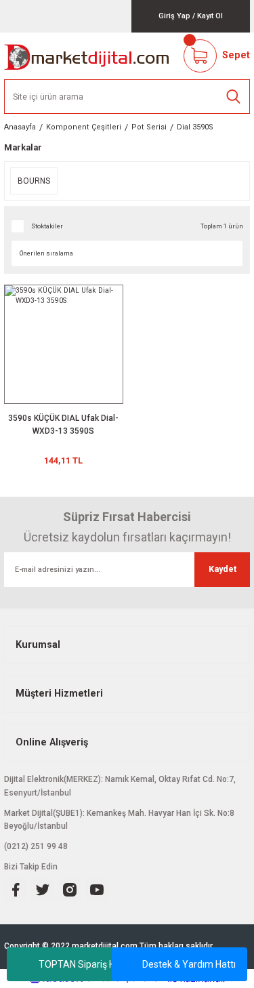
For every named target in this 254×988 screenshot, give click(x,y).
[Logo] (87, 56)
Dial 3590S (195, 127)
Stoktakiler (47, 226)
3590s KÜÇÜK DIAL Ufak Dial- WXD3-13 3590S (63, 424)
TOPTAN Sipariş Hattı (84, 964)
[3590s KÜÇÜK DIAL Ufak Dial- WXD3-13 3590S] (64, 344)
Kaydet (222, 569)
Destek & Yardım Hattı (189, 964)
